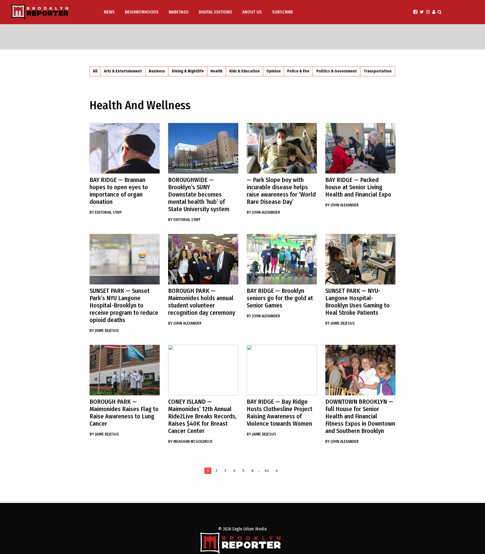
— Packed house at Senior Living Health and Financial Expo (358, 187)
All (95, 71)
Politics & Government (336, 71)
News (109, 12)
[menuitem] (109, 12)
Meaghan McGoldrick (190, 441)
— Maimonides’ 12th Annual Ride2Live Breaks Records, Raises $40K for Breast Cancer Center (202, 416)
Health (217, 71)
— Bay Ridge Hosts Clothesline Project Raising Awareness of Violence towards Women (279, 412)
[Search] (439, 12)
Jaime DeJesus (104, 330)
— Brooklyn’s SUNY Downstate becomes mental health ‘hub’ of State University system (198, 194)
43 (266, 470)
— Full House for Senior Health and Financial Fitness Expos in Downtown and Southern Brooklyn (360, 416)
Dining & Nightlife (188, 71)
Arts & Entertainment (123, 71)
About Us (252, 12)
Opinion (273, 71)
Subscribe (282, 12)
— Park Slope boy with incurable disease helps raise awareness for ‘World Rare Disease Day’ (281, 191)
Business (157, 71)
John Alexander (263, 212)
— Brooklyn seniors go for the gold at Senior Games (280, 298)
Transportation (378, 71)
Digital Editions (215, 12)
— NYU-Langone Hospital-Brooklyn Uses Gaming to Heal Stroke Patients (357, 301)
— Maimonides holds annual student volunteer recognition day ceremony (201, 301)
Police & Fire (298, 71)
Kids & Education (244, 71)
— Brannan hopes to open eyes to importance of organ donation (119, 191)
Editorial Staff (106, 212)
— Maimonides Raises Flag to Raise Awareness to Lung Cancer (124, 412)
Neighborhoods (142, 12)
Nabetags (179, 12)
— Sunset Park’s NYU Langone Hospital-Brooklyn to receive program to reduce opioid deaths (124, 305)
